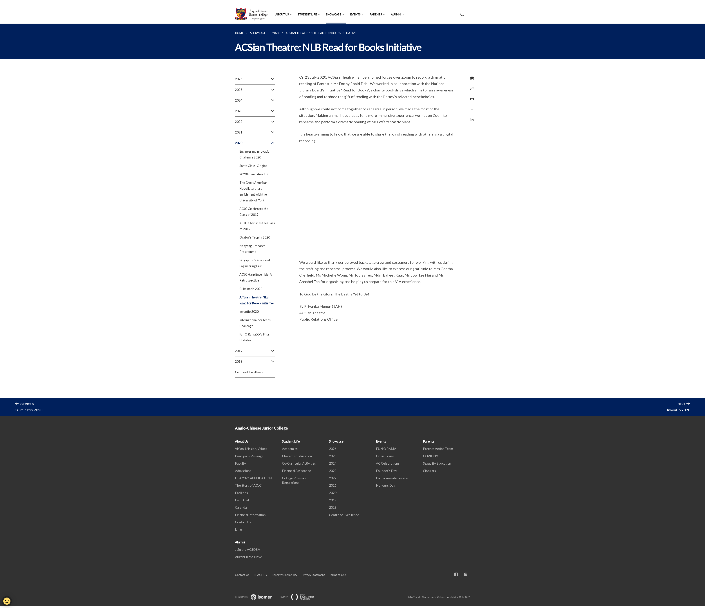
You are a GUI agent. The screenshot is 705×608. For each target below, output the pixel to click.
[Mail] (470, 96)
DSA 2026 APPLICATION (253, 478)
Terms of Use (337, 574)
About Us (282, 14)
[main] (352, 220)
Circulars (429, 471)
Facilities (241, 493)
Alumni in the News (249, 557)
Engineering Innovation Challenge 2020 (255, 154)
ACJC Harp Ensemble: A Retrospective (255, 277)
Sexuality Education (437, 463)
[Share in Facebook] (470, 107)
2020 (332, 493)
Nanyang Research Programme (252, 249)
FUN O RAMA (386, 449)
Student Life (307, 14)
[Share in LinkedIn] (470, 117)
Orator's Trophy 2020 (254, 237)
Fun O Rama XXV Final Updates (254, 337)
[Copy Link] (470, 88)
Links (239, 529)
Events (355, 14)
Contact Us (243, 522)
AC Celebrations (388, 463)
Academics (290, 449)
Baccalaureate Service (392, 478)
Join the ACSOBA (247, 549)
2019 (332, 500)
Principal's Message (249, 456)
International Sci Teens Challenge (255, 323)
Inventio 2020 (249, 311)
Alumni (396, 14)
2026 (332, 449)
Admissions (243, 471)
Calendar (241, 507)
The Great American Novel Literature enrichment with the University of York (253, 191)
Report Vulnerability (284, 574)
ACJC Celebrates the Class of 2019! (253, 212)
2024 (332, 463)
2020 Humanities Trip (254, 174)
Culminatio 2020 (250, 289)
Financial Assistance (296, 471)
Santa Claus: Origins (253, 166)
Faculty (240, 463)
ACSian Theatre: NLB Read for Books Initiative (256, 300)
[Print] (470, 78)
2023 (332, 471)
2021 (332, 485)
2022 (332, 478)
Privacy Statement (313, 574)
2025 (332, 456)
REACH (259, 574)
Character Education (297, 456)
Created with (241, 596)
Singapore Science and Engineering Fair (254, 263)
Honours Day (385, 485)
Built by (284, 596)
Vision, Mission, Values (251, 449)
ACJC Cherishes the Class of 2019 (257, 226)
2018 (332, 507)
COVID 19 (430, 456)
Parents (376, 14)
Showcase (333, 14)
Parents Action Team (438, 449)
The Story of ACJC (248, 485)
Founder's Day (386, 471)
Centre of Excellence (249, 372)
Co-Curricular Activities (299, 463)
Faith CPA (242, 500)
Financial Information (250, 515)
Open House (385, 456)
